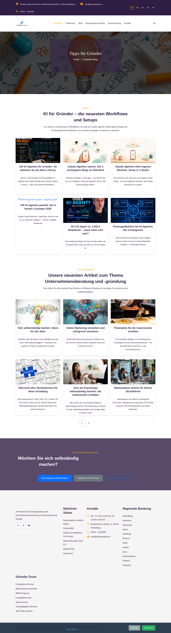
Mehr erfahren (71, 629)
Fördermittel (68, 528)
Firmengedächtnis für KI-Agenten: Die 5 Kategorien (133, 228)
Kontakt (127, 23)
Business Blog (114, 23)
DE (132, 8)
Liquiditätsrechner (24, 598)
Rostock (126, 561)
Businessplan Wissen (95, 23)
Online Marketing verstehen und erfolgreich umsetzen (85, 330)
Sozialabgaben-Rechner (26, 607)
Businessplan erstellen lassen (55, 478)
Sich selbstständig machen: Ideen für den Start (38, 330)
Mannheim (127, 525)
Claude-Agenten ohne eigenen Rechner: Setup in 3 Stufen (133, 168)
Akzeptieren (148, 628)
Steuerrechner (22, 602)
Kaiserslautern (129, 556)
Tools (80, 23)
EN (137, 8)
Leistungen (58, 23)
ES (143, 8)
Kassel (126, 547)
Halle (125, 543)
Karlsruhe (127, 520)
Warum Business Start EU (73, 543)
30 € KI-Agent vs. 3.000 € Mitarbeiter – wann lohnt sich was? (85, 230)
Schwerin (127, 565)
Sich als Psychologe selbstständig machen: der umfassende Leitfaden (85, 391)
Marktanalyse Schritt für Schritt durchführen (133, 389)
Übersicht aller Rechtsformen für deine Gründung (38, 389)
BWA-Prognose (22, 593)
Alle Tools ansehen (24, 611)
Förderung (70, 23)
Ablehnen (134, 628)
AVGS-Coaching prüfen (119, 478)
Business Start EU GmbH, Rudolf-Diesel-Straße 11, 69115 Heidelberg (47, 4)
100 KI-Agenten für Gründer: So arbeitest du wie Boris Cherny (38, 168)
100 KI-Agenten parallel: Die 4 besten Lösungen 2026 (38, 207)
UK (153, 8)
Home (76, 59)
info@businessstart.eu (93, 4)
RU (148, 8)
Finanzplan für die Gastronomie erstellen (133, 330)
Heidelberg (128, 516)
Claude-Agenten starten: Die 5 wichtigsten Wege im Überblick (85, 168)
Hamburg (127, 534)
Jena (125, 552)
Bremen (126, 538)
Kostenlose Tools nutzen (88, 478)
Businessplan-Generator (26, 589)
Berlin (125, 529)
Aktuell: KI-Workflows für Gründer (72, 534)
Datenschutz (68, 549)
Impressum (68, 553)
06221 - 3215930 (27, 12)
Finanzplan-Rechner (25, 584)
